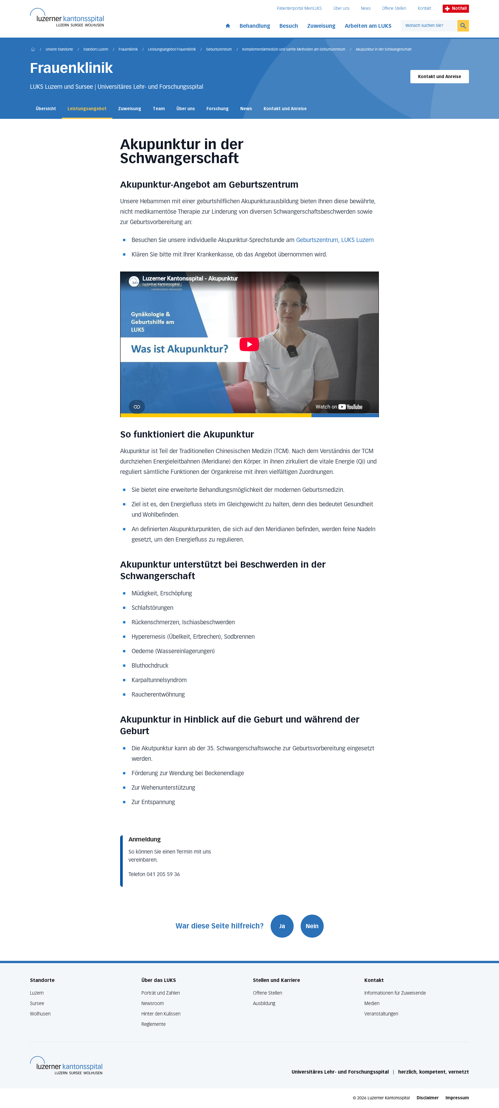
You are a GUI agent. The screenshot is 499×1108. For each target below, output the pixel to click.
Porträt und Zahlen (160, 993)
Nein (312, 926)
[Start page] (227, 24)
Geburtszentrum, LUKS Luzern (335, 240)
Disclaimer (428, 1098)
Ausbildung (264, 1003)
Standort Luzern (95, 49)
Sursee (37, 1003)
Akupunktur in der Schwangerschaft (384, 49)
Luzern (37, 993)
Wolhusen (40, 1014)
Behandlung (255, 26)
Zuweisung (321, 26)
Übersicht (46, 108)
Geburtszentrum (219, 49)
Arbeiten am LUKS (368, 26)
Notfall (459, 8)
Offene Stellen (394, 8)
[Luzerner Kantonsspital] (66, 1065)
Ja (282, 926)
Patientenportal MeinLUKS (299, 8)
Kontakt (424, 8)
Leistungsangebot (87, 108)
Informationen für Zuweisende (395, 993)
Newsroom (152, 1003)
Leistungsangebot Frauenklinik (172, 49)
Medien (371, 1003)
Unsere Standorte (59, 49)
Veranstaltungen (381, 1014)
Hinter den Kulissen (160, 1014)
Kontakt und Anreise (439, 76)
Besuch (289, 26)
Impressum (457, 1098)
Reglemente (153, 1024)
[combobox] (429, 26)
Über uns (341, 8)
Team (159, 108)
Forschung (217, 108)
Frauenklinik (128, 49)
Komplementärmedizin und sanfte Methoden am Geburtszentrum (293, 49)
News (365, 8)
